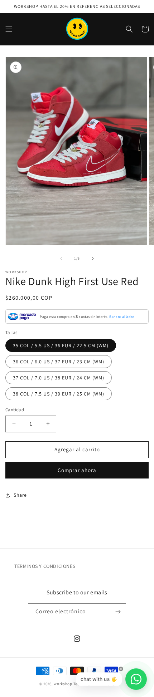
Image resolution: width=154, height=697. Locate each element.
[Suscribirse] (118, 611)
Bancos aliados (121, 316)
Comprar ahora (77, 470)
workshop (63, 683)
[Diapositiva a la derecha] (93, 258)
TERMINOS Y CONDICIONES (44, 566)
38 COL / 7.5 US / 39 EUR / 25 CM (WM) (58, 394)
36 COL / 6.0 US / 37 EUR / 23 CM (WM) (58, 361)
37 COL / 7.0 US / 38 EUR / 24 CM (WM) (58, 377)
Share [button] (20, 495)
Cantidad (14, 410)
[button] (9, 29)
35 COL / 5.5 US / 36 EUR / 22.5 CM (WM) (61, 345)
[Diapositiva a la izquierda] (61, 258)
